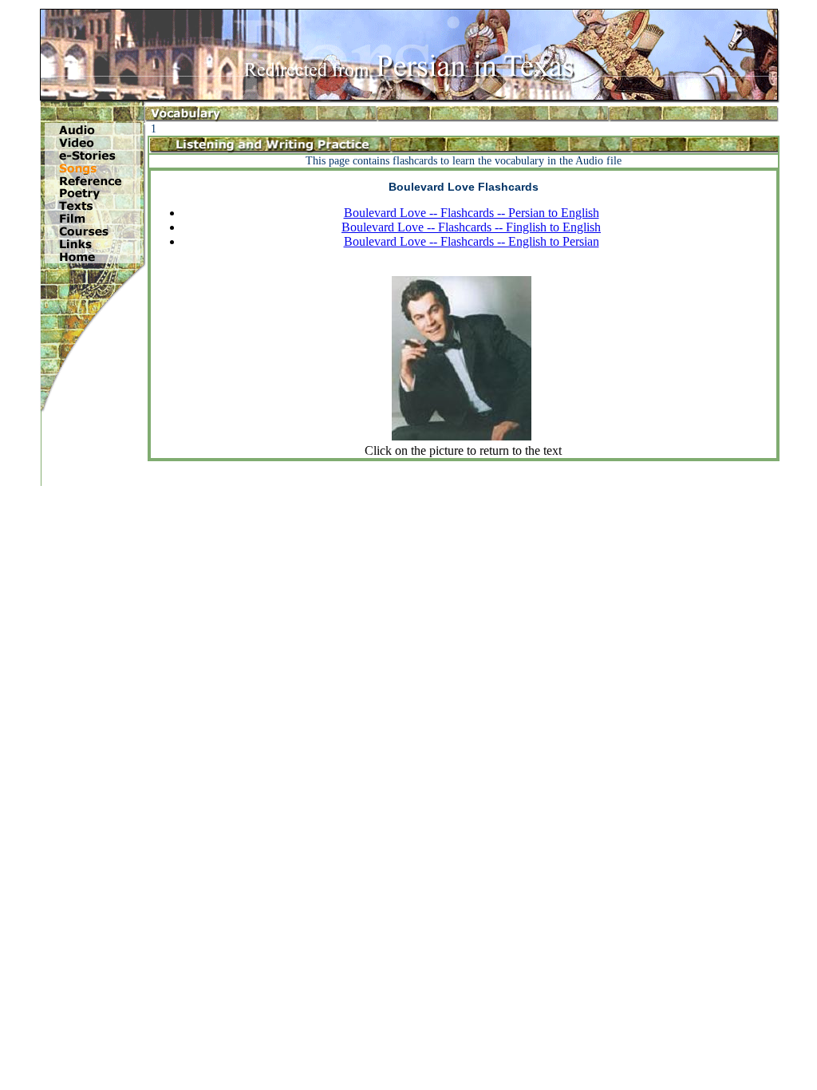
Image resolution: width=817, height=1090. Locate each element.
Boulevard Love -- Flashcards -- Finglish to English (471, 227)
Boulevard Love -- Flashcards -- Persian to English (471, 212)
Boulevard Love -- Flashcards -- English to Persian (471, 241)
